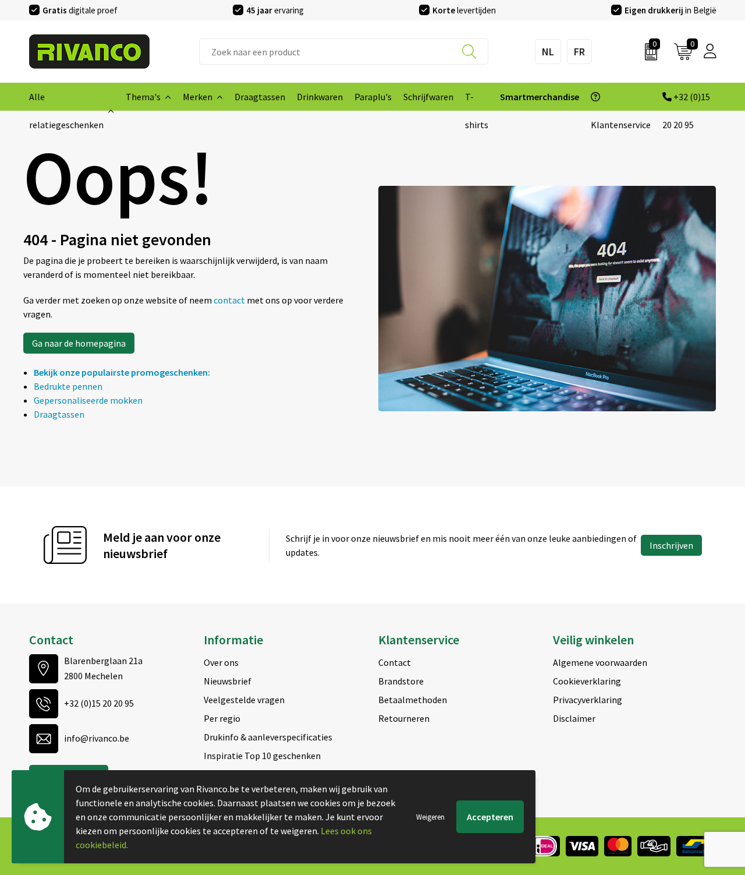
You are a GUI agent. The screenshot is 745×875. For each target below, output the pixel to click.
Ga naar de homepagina (79, 343)
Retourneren (404, 718)
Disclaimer (574, 718)
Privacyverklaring (587, 699)
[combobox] (343, 51)
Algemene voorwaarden (600, 662)
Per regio (222, 718)
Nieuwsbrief (227, 681)
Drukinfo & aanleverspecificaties (268, 737)
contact (230, 300)
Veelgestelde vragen (244, 699)
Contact (394, 662)
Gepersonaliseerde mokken (88, 400)
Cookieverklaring (587, 681)
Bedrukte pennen (68, 386)
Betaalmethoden (412, 699)
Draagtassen (59, 414)
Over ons (221, 662)
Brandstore (401, 681)
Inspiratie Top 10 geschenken (262, 755)
